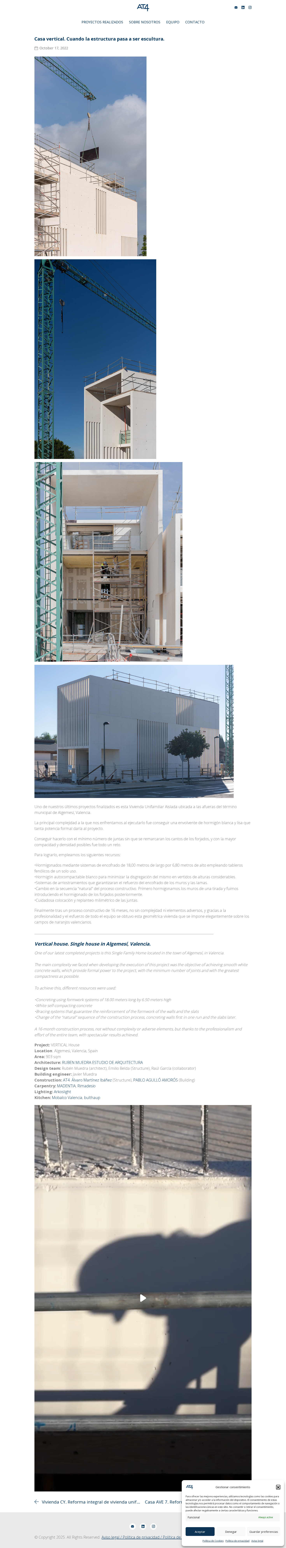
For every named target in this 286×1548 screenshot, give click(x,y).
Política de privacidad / (143, 1537)
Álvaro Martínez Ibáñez (92, 1080)
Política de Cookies (213, 1541)
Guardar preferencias (263, 1532)
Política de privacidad (237, 1541)
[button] (278, 1487)
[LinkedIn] (243, 7)
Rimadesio (86, 1085)
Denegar (231, 1532)
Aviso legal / (112, 1537)
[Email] (236, 7)
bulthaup (92, 1097)
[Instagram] (250, 7)
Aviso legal (257, 1541)
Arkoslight (62, 1091)
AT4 (66, 1080)
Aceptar (200, 1532)
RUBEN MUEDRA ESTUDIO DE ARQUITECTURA (102, 1062)
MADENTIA (66, 1085)
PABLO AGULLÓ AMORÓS (155, 1080)
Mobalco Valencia (67, 1097)
